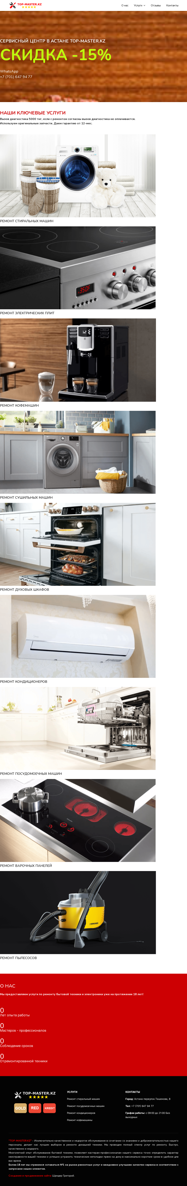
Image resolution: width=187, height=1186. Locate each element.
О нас (124, 5)
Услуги (138, 5)
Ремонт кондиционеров (81, 1112)
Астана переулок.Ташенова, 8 (152, 1098)
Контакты (172, 5)
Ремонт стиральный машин (83, 1098)
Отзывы (156, 5)
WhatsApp (9, 71)
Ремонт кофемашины (79, 1120)
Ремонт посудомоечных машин (85, 1106)
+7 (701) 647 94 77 (16, 76)
